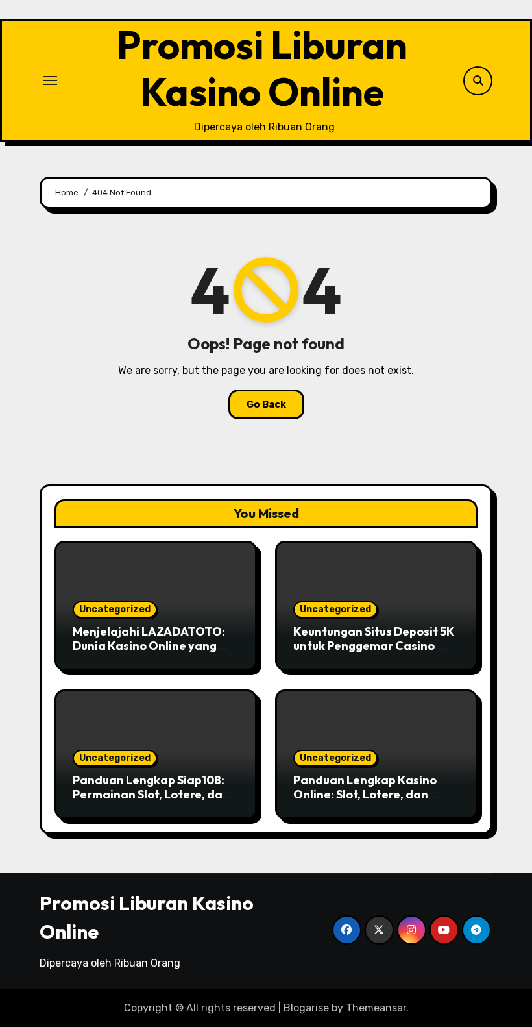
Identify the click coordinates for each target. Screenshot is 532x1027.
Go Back (266, 404)
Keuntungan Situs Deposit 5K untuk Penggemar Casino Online (373, 645)
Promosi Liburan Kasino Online (262, 68)
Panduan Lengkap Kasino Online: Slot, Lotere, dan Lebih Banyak (365, 794)
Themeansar (376, 1008)
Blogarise (306, 1008)
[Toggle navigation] (50, 80)
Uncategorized (115, 609)
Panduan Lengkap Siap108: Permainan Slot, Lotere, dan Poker (151, 794)
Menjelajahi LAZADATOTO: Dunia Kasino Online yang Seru (149, 645)
